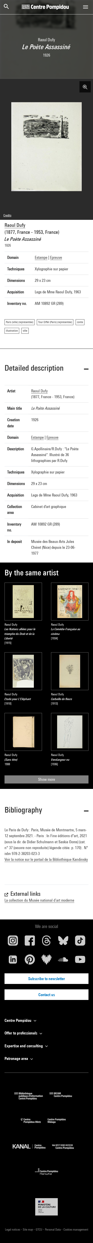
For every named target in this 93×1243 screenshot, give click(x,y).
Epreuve (56, 257)
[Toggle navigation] (85, 7)
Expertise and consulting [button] (24, 1045)
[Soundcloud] (63, 961)
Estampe (41, 257)
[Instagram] (13, 942)
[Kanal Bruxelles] (32, 1150)
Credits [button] (7, 215)
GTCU (39, 1229)
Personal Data (53, 1229)
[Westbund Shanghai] (66, 1150)
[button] (46, 368)
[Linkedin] (13, 961)
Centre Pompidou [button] (18, 1020)
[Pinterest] (29, 961)
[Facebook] (29, 942)
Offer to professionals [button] (21, 1033)
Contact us (46, 994)
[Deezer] (46, 961)
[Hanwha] (46, 1176)
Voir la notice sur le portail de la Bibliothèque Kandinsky (46, 859)
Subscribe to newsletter (46, 978)
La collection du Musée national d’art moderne (39, 900)
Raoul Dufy (15, 225)
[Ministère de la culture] (46, 1206)
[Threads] (46, 942)
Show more (46, 779)
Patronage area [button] (17, 1058)
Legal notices (13, 1229)
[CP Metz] (34, 1124)
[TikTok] (80, 942)
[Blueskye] (63, 942)
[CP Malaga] (60, 1124)
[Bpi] (31, 1098)
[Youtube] (80, 961)
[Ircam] (64, 1098)
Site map (28, 1229)
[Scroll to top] (82, 1232)
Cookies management (75, 1229)
